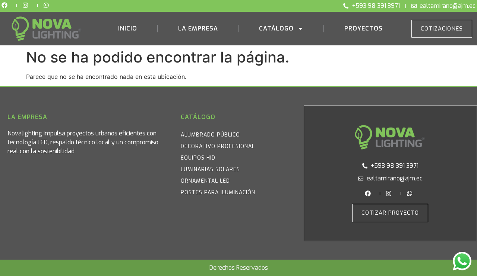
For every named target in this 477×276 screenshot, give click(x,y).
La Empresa (198, 28)
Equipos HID (198, 157)
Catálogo (276, 28)
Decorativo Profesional (218, 146)
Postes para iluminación (218, 192)
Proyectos (363, 28)
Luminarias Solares (210, 169)
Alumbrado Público (210, 134)
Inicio (127, 28)
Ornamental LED (205, 180)
